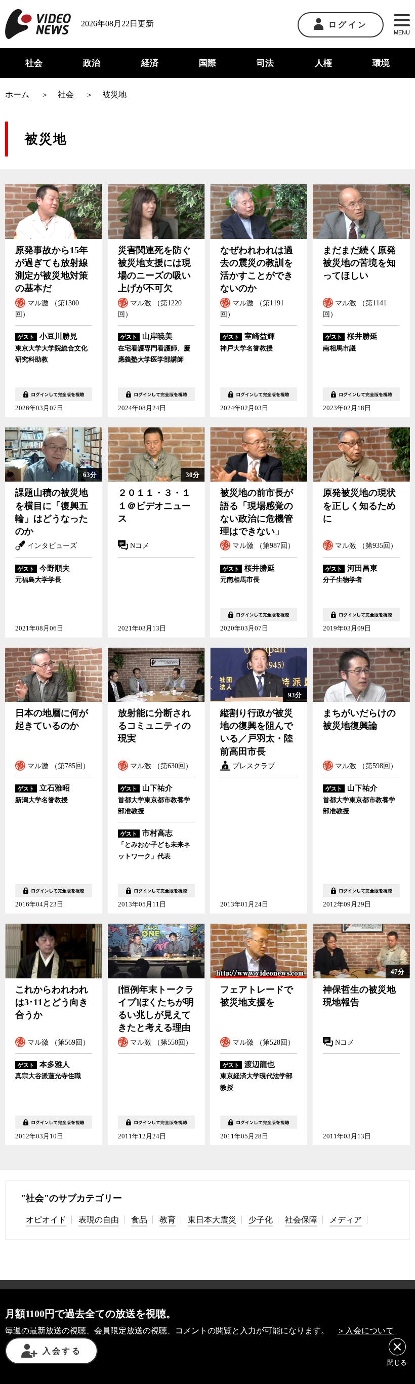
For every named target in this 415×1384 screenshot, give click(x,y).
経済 (149, 63)
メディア (345, 1219)
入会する (62, 1351)
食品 (139, 1219)
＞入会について (365, 1330)
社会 (34, 63)
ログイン (347, 24)
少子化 (260, 1219)
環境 (381, 63)
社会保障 (301, 1219)
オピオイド (46, 1219)
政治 (91, 63)
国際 (207, 63)
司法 (265, 63)
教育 (167, 1219)
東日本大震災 (212, 1219)
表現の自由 (98, 1219)
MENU (402, 32)
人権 (323, 63)
